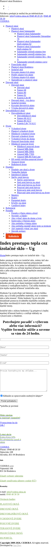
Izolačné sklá (17, 69)
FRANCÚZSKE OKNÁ (11, 533)
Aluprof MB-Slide (25, 149)
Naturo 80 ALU (24, 121)
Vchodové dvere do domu (23, 139)
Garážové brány (18, 205)
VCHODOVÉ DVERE (11, 518)
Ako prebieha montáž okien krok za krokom (31, 226)
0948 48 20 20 (35, 16)
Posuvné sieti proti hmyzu (28, 187)
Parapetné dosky (18, 200)
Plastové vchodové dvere (22, 131)
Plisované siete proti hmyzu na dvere (33, 192)
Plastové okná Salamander (23, 31)
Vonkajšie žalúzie (19, 172)
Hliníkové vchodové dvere (23, 133)
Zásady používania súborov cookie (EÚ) (18, 481)
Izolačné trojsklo (18, 103)
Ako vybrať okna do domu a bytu (26, 218)
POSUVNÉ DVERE (9, 523)
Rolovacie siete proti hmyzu (29, 190)
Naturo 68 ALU (24, 118)
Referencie (10, 208)
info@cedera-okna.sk (19, 16)
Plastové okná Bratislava (22, 67)
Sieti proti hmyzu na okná (28, 182)
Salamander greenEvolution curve (32, 62)
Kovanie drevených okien (22, 105)
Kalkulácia (13, 236)
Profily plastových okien (22, 74)
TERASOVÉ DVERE (10, 528)
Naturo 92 (21, 95)
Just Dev (17, 545)
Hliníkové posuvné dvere (22, 144)
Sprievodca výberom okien (23, 221)
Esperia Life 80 (24, 98)
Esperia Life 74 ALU (26, 123)
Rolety (14, 198)
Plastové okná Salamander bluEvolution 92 (29, 47)
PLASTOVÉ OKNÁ (9, 504)
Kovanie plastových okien (23, 72)
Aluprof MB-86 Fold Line (29, 157)
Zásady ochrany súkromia (11, 476)
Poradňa (9, 210)
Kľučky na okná (18, 203)
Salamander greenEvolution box (31, 54)
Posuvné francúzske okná (22, 141)
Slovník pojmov (18, 231)
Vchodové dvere (18, 128)
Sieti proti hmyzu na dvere (29, 185)
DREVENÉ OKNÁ (9, 509)
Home (3, 255)
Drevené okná (12, 82)
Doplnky (10, 167)
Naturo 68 (21, 90)
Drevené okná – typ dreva (23, 100)
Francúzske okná (18, 64)
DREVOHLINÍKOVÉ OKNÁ (14, 514)
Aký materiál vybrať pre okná (24, 228)
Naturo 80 (21, 92)
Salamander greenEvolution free (31, 51)
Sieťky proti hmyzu (20, 177)
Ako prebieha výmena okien (24, 223)
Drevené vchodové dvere (22, 136)
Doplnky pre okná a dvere (23, 169)
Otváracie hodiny (7, 499)
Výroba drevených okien (22, 108)
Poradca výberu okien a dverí (24, 213)
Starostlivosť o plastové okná (24, 80)
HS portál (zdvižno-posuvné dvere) (27, 159)
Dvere (8, 126)
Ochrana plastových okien (23, 77)
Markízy (15, 195)
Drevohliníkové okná (15, 110)
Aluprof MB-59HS (25, 151)
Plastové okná (12, 26)
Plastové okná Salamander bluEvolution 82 (29, 42)
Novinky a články (19, 215)
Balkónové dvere (19, 164)
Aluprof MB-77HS (25, 154)
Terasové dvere (18, 162)
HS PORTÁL (6, 538)
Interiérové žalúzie (19, 174)
